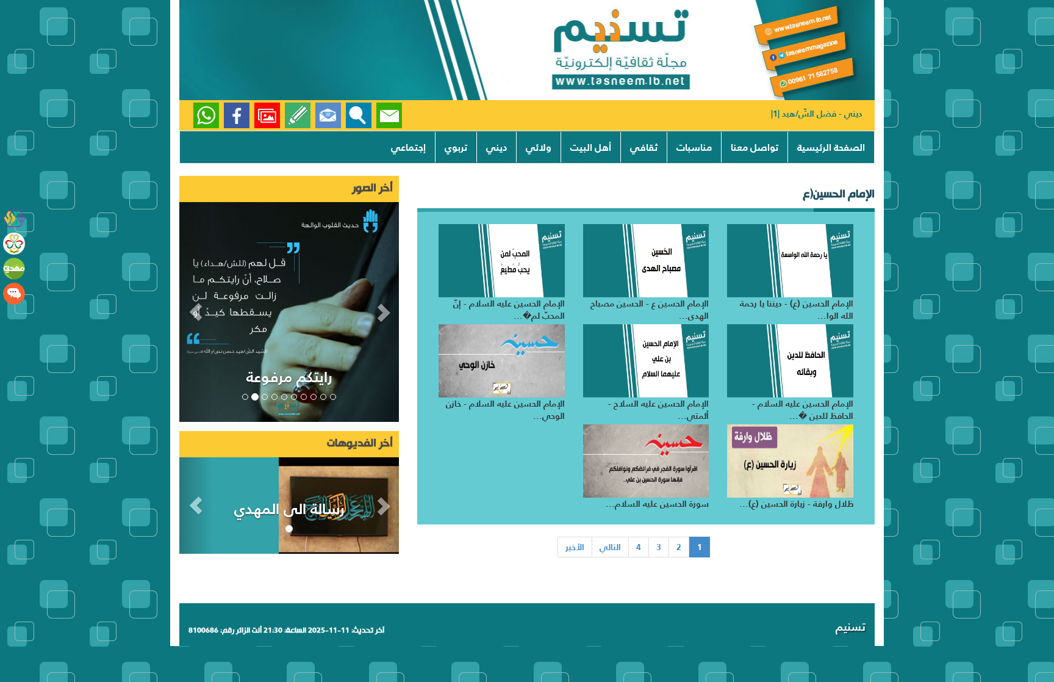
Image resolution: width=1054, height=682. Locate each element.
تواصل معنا (754, 147)
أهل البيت (590, 147)
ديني (496, 147)
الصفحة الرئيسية (831, 147)
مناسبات (694, 147)
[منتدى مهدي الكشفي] (14, 294)
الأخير (574, 547)
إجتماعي (408, 147)
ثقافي (644, 147)
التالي (610, 547)
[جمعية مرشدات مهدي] (14, 244)
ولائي (538, 147)
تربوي (456, 147)
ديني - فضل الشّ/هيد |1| (816, 113)
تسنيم (851, 627)
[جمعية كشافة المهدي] (14, 219)
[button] (195, 312)
